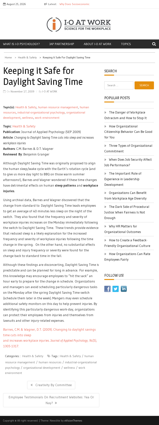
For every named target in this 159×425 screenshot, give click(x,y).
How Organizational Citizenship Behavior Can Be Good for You (128, 131)
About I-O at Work (97, 44)
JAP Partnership (61, 44)
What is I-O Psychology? (21, 44)
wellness (27, 117)
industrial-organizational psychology (41, 112)
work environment (47, 117)
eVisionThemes (73, 420)
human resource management (58, 107)
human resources (50, 362)
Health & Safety (25, 107)
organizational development (41, 368)
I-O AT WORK (49, 91)
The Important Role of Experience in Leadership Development (122, 179)
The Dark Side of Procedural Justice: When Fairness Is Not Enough (126, 212)
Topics (126, 44)
